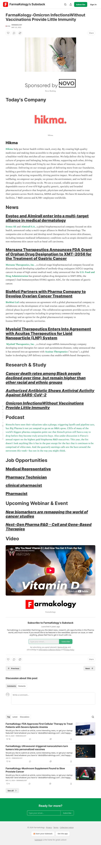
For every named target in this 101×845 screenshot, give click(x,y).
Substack (38, 840)
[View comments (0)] (14, 33)
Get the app (63, 833)
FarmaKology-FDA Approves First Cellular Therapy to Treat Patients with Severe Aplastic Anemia (39, 725)
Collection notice (67, 827)
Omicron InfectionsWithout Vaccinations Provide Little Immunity (45, 405)
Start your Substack (44, 833)
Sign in (93, 4)
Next (87, 668)
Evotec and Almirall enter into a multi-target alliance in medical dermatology (47, 218)
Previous (15, 668)
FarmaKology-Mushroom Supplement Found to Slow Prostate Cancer (35, 770)
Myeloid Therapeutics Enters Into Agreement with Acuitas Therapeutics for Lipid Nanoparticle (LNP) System (48, 333)
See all (11, 790)
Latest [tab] (14, 717)
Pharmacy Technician (26, 477)
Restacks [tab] (21, 686)
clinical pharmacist (24, 485)
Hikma (9, 149)
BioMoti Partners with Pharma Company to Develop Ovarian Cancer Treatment (46, 293)
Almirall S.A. (28, 226)
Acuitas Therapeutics (56, 352)
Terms (55, 827)
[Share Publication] (70, 4)
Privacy (49, 827)
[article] (50, 731)
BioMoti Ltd (12, 302)
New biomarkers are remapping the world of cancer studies (47, 514)
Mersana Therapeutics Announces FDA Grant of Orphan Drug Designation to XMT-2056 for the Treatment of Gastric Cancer (49, 254)
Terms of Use (62, 647)
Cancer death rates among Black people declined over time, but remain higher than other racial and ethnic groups (46, 378)
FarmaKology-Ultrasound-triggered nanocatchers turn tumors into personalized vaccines (37, 748)
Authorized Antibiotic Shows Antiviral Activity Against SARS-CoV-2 (50, 392)
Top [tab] (8, 717)
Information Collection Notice (50, 650)
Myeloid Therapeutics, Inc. (20, 344)
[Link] (2, 100)
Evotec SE (11, 226)
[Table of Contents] (2, 423)
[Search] (65, 4)
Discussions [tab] (24, 717)
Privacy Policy (69, 650)
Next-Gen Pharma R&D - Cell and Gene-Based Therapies (49, 526)
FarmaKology (17, 25)
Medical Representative (28, 469)
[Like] (8, 33)
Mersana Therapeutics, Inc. (20, 265)
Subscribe (80, 4)
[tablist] (16, 686)
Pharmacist (16, 493)
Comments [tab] (11, 686)
